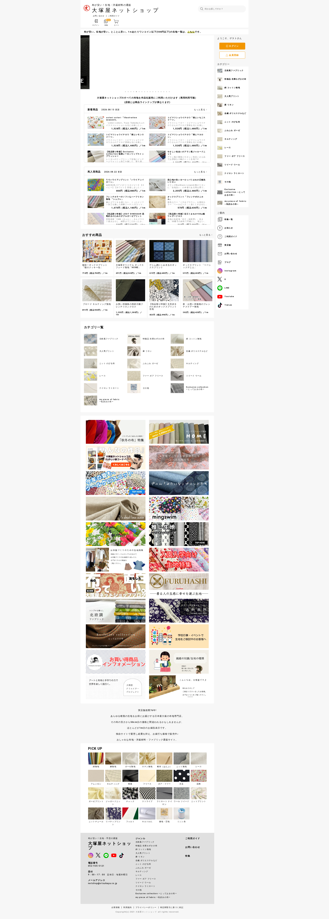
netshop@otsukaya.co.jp (102, 883)
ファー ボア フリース (146, 879)
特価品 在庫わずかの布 (146, 846)
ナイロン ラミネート (145, 886)
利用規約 (127, 907)
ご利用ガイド (114, 16)
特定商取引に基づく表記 (171, 907)
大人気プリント (143, 853)
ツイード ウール (143, 882)
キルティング (142, 871)
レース (139, 875)
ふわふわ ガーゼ (143, 868)
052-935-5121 (96, 866)
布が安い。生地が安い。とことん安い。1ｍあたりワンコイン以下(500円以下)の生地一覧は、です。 (143, 31)
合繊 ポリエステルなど (146, 860)
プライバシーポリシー (146, 907)
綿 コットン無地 (143, 849)
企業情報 (115, 907)
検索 (201, 8)
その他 (139, 890)
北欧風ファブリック (145, 842)
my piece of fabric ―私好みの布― (153, 897)
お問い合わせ (99, 16)
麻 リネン (140, 857)
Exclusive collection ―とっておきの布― (156, 893)
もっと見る (199, 109)
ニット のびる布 (143, 864)
